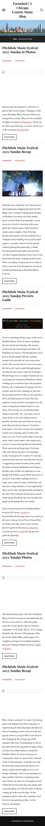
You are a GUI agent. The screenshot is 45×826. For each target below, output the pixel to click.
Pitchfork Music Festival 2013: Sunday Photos (20, 555)
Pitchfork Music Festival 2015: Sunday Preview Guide (20, 296)
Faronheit (7, 61)
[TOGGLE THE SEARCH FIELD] (41, 10)
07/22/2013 (20, 679)
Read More (9, 137)
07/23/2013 (20, 566)
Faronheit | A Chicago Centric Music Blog (22, 9)
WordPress (28, 821)
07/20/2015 (20, 61)
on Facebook (26, 121)
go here (23, 512)
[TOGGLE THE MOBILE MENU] (3, 10)
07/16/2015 (20, 309)
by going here (23, 129)
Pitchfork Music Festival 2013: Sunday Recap (20, 668)
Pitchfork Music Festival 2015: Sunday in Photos (20, 50)
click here (6, 648)
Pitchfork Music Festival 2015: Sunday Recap (20, 150)
